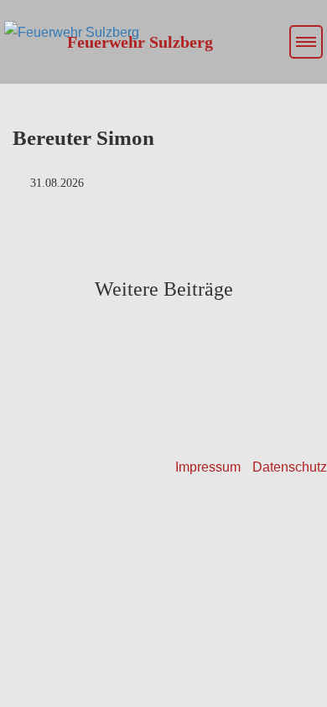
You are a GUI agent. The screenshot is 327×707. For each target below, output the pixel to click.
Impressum (208, 467)
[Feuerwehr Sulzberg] (69, 20)
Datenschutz (289, 467)
